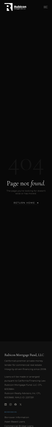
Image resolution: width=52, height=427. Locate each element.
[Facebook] (15, 404)
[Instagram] (10, 404)
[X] (20, 404)
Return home (24, 203)
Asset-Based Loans (14, 421)
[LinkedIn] (5, 404)
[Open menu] (46, 7)
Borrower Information (16, 417)
